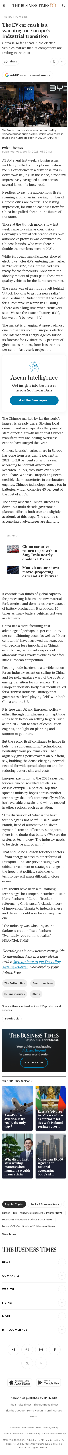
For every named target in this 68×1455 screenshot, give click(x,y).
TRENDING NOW (16, 1081)
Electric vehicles (42, 983)
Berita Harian (35, 1410)
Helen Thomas (12, 148)
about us (15, 1427)
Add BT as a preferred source (30, 75)
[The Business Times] (30, 5)
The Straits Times (20, 1404)
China (36, 994)
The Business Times (46, 1404)
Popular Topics (14, 1204)
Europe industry (14, 994)
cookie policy (33, 1433)
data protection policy (54, 1433)
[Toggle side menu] (4, 5)
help (38, 1427)
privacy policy (51, 1427)
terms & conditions (13, 1433)
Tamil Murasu (53, 1410)
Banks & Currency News (44, 1204)
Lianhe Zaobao (15, 1410)
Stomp (34, 1416)
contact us (28, 1427)
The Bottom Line (14, 983)
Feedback (12, 1018)
